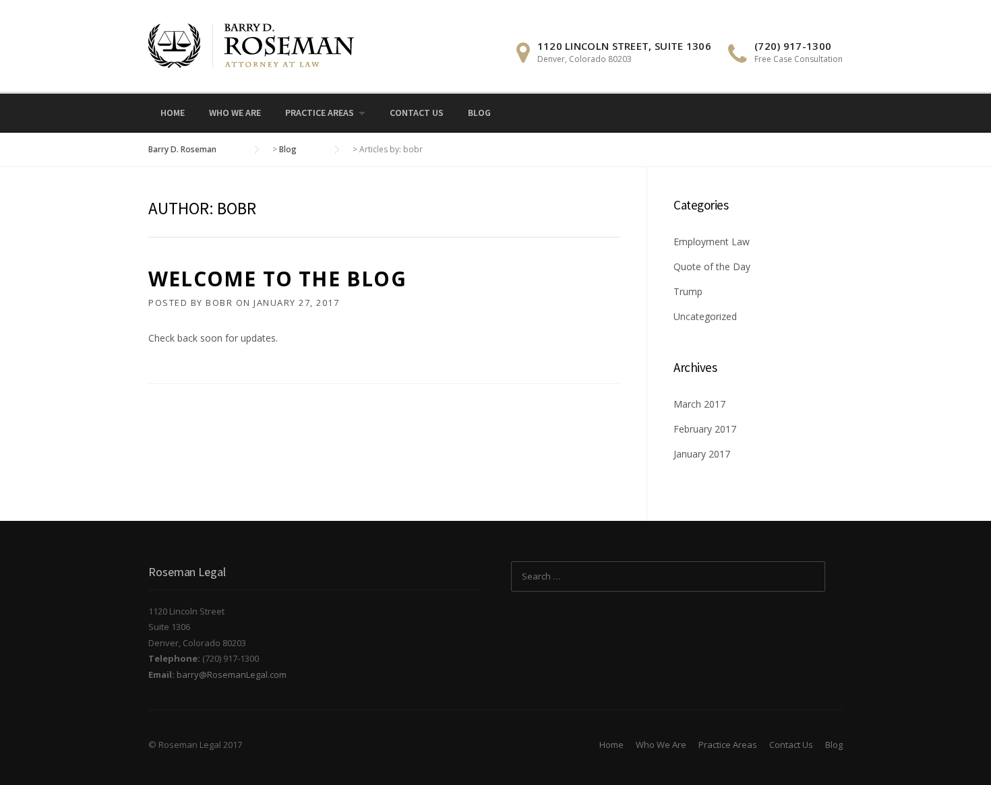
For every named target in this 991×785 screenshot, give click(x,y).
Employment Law (711, 241)
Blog (479, 112)
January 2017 (701, 453)
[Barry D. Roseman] (251, 44)
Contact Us (417, 112)
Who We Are (235, 112)
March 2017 (699, 404)
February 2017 (704, 428)
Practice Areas (319, 112)
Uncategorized (705, 316)
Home (172, 112)
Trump (687, 291)
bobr (219, 302)
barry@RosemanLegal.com (232, 674)
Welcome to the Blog (277, 278)
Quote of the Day (711, 266)
